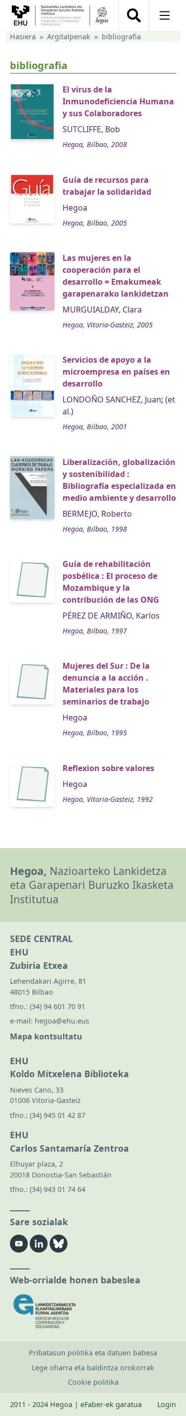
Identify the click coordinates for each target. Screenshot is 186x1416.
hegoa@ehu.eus (62, 1020)
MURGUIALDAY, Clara (102, 309)
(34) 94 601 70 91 (57, 1006)
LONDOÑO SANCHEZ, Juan (111, 399)
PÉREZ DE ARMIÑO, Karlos (111, 615)
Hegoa (74, 207)
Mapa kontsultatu (46, 1036)
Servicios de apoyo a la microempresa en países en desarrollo (116, 371)
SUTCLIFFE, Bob (91, 129)
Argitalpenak (68, 36)
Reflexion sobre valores (108, 768)
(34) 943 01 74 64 (57, 1189)
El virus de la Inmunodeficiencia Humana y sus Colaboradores (118, 101)
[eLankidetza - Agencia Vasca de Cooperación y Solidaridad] (93, 1311)
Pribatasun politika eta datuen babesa (93, 1352)
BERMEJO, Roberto (97, 513)
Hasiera (23, 36)
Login (166, 1404)
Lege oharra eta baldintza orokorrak (93, 1367)
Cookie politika (93, 1382)
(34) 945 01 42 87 (57, 1115)
